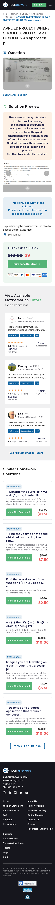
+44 (37, 383)
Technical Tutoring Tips (40, 828)
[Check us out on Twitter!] (21, 792)
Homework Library (19, 14)
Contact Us (33, 819)
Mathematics (37, 14)
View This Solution (18, 512)
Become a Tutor (11, 810)
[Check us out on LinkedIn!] (15, 792)
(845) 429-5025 (15, 787)
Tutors (6, 847)
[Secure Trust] (27, 890)
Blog (5, 856)
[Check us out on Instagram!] (4, 792)
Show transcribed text (15, 94)
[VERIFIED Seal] (27, 897)
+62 (37, 335)
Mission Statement (13, 805)
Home (6, 14)
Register (7, 819)
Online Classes (36, 814)
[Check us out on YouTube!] (26, 792)
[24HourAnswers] (15, 4)
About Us (32, 801)
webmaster (11, 873)
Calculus (9, 17)
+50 (37, 431)
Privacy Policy (10, 838)
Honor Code (9, 824)
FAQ (5, 814)
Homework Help (36, 805)
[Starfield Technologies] (27, 883)
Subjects (7, 833)
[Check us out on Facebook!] (10, 792)
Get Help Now (39, 5)
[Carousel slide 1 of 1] (27, 86)
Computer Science (27, 335)
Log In (6, 852)
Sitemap (32, 824)
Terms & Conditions (13, 843)
